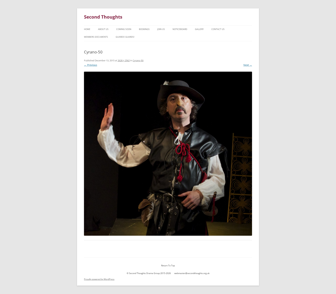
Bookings (144, 29)
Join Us (161, 29)
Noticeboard (180, 29)
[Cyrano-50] (168, 154)
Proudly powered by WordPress (99, 279)
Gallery (199, 29)
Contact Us (218, 29)
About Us (103, 29)
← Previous (90, 65)
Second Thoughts (103, 17)
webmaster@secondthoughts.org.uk (191, 273)
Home (87, 29)
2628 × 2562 (124, 60)
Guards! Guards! (125, 36)
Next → (247, 65)
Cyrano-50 (138, 60)
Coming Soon (123, 29)
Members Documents (96, 36)
